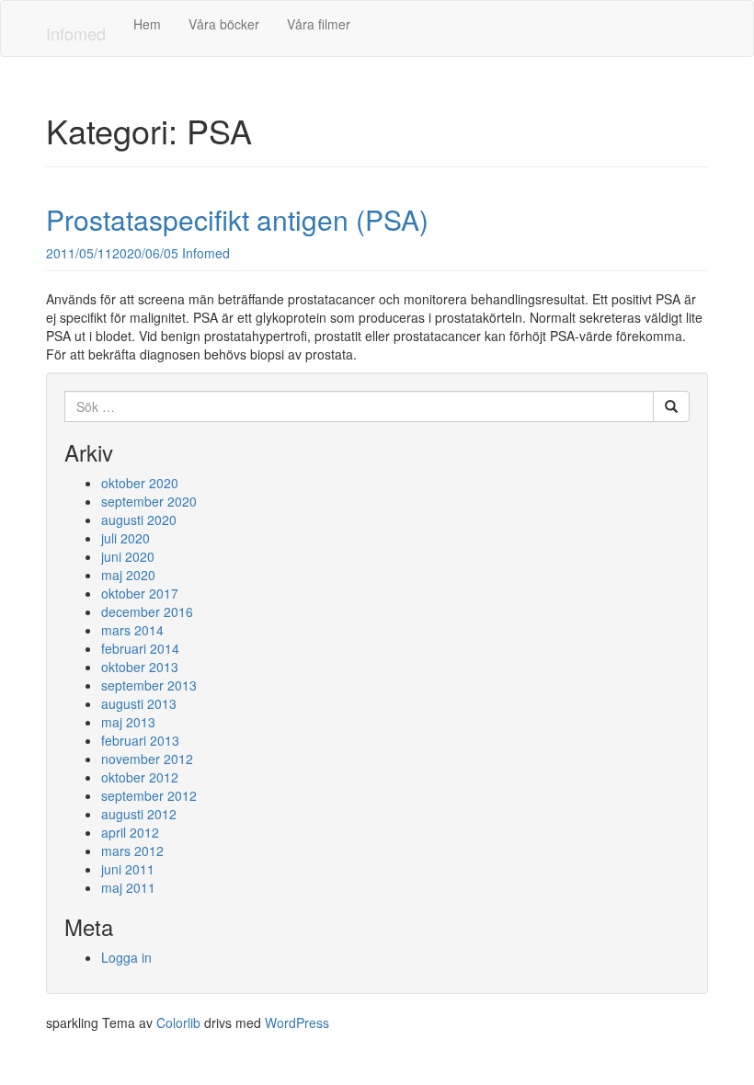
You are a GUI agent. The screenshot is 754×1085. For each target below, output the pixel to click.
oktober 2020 (139, 483)
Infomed (76, 33)
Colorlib (178, 1022)
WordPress (297, 1022)
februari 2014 (140, 648)
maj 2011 (128, 887)
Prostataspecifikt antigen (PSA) (237, 219)
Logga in (126, 957)
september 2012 (149, 795)
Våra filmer (318, 24)
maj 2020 (128, 574)
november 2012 (147, 758)
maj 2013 (128, 722)
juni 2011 (127, 869)
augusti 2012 (139, 814)
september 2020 (149, 501)
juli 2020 (125, 538)
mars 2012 (132, 850)
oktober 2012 (139, 777)
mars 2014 (132, 630)
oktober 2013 (139, 666)
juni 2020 (127, 556)
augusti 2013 (139, 703)
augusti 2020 (139, 519)
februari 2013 (140, 740)
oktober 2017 (139, 593)
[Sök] (671, 406)
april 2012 (130, 832)
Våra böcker (223, 24)
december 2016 (147, 611)
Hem (147, 24)
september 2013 (149, 685)
